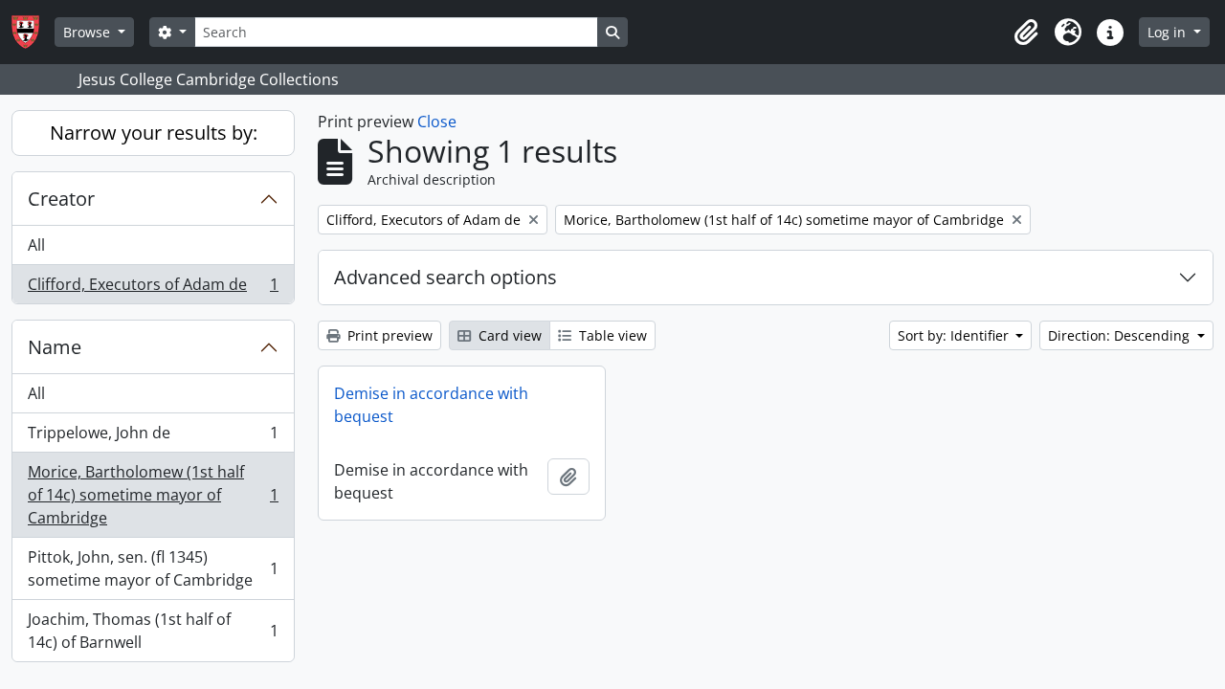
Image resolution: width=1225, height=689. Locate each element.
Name (54, 347)
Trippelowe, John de (152, 437)
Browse (88, 32)
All (36, 245)
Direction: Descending (1120, 335)
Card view (508, 335)
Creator (61, 198)
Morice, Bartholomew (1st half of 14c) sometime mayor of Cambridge (152, 494)
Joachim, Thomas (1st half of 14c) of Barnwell (152, 631)
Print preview (388, 335)
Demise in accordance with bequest (431, 405)
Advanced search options (445, 277)
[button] (1026, 32)
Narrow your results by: (153, 132)
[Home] (33, 32)
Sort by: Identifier (955, 335)
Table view (611, 335)
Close (437, 121)
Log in (1168, 32)
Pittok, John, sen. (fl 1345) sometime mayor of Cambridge (152, 568)
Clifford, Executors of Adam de (152, 288)
